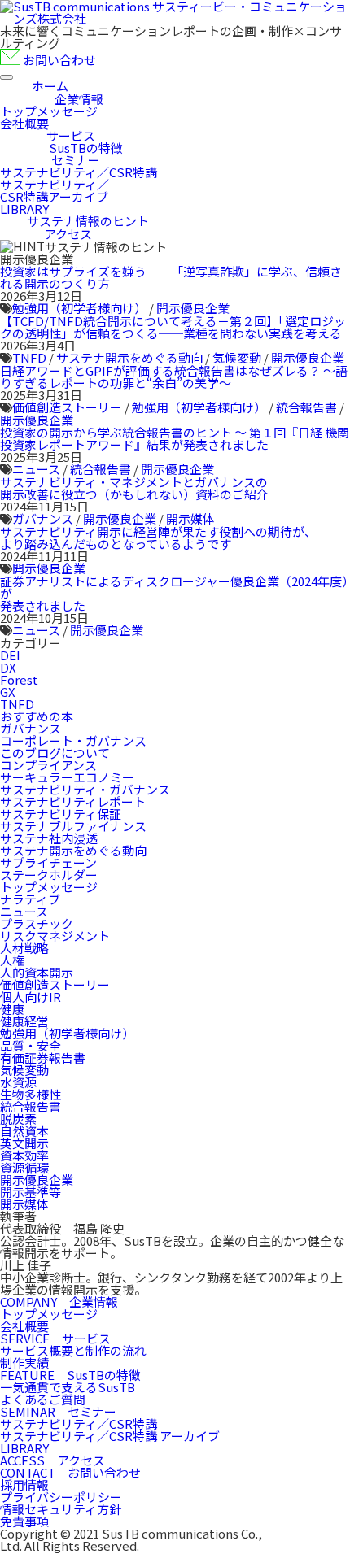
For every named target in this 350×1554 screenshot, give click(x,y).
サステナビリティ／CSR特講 (78, 1423)
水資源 (18, 1081)
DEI (10, 655)
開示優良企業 (193, 307)
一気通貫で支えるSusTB (67, 1386)
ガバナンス (42, 518)
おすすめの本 (36, 716)
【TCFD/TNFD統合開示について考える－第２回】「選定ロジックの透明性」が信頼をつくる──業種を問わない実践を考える (173, 327)
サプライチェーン (48, 862)
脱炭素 (18, 1118)
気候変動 (236, 357)
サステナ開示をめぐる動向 (129, 357)
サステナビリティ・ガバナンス (85, 789)
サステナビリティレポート (73, 801)
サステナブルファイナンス (73, 825)
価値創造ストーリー (67, 407)
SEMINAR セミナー (58, 1411)
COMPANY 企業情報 (59, 1301)
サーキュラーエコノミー (67, 777)
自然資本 (24, 1130)
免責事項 (24, 1521)
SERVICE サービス (55, 1338)
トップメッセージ (49, 886)
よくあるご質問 (42, 1399)
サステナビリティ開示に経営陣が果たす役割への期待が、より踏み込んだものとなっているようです (158, 537)
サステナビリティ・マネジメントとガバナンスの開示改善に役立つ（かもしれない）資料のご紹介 (134, 488)
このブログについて (55, 752)
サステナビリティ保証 (60, 813)
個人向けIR (30, 996)
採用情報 (24, 1484)
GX (7, 691)
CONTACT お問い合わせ (70, 1472)
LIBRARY (24, 1447)
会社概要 (24, 1325)
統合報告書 (306, 407)
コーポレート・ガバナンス (73, 740)
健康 (12, 1008)
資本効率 (24, 1155)
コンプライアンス (48, 764)
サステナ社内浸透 (49, 838)
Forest (19, 679)
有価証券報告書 (42, 1057)
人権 (12, 960)
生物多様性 (30, 1094)
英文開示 (24, 1142)
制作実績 (24, 1362)
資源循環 (24, 1167)
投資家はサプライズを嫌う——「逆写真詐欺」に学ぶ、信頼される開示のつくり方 (171, 277)
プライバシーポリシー (61, 1496)
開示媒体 (190, 518)
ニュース (36, 468)
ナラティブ (30, 899)
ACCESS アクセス (52, 1460)
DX (8, 667)
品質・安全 (30, 1045)
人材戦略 (24, 947)
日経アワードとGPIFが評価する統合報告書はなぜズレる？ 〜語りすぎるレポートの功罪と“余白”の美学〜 (174, 376)
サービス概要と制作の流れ (73, 1350)
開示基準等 (30, 1191)
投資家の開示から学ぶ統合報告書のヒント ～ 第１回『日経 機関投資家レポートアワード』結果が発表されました (174, 438)
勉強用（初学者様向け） (79, 307)
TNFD (29, 357)
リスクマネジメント (55, 935)
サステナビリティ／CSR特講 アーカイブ (110, 1435)
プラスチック (36, 923)
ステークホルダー (49, 874)
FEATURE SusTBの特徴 (70, 1374)
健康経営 (24, 1020)
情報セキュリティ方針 (60, 1508)
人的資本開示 (36, 972)
